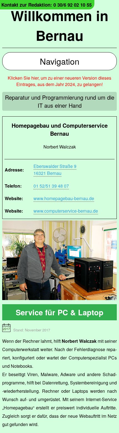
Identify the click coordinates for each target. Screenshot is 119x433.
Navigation (59, 61)
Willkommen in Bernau (59, 25)
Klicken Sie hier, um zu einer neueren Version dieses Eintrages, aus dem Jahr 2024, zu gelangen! (59, 81)
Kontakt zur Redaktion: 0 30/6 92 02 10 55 (46, 4)
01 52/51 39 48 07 (51, 186)
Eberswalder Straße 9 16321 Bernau (54, 169)
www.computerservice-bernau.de (65, 211)
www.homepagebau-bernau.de (63, 198)
